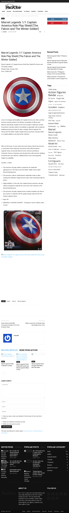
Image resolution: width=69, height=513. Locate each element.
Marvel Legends (22, 301)
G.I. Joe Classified (57, 104)
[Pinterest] (57, 1)
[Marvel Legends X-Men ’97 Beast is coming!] (7, 357)
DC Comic (51, 98)
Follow (64, 19)
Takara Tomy (52, 172)
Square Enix (52, 164)
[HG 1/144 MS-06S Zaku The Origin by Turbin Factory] (4, 465)
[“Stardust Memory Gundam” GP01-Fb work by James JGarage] (27, 476)
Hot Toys (51, 120)
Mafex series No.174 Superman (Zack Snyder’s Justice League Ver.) (57, 77)
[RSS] (60, 1)
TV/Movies (40, 11)
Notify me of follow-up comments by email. (14, 421)
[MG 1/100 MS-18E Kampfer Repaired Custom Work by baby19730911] (4, 456)
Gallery (9, 11)
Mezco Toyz (61, 141)
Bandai (52, 95)
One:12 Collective (53, 149)
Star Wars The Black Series (54, 166)
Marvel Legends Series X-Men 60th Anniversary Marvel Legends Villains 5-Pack (57, 62)
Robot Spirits (52, 158)
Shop (46, 11)
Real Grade (51, 155)
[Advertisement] (47, 6)
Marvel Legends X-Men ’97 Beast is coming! (57, 57)
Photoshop (62, 149)
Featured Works (17, 11)
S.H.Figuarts (54, 161)
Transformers (53, 175)
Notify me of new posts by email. (11, 424)
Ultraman (62, 175)
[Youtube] (66, 1)
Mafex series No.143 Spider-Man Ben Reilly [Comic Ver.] (35, 324)
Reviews (33, 11)
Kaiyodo (58, 120)
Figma (50, 101)
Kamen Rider (53, 123)
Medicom (52, 141)
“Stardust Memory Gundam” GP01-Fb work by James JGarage (39, 473)
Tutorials (27, 11)
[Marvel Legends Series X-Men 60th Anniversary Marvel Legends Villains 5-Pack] (23, 358)
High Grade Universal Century (54, 117)
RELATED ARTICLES (9, 350)
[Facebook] (51, 1)
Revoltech (58, 155)
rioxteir (5, 31)
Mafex (62, 126)
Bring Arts (60, 95)
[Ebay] (48, 1)
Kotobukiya (52, 126)
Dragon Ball (60, 98)
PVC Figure (58, 152)
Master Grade (52, 135)
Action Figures (57, 92)
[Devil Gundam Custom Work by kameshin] (4, 473)
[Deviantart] (45, 1)
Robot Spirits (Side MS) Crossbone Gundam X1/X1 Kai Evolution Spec (10, 325)
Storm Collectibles (54, 169)
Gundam (52, 107)
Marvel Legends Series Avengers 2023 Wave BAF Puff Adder (38, 365)
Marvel (14, 301)
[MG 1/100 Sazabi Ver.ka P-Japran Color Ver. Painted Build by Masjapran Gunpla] (27, 452)
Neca (59, 146)
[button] (65, 11)
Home (2, 16)
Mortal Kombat (52, 146)
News (3, 11)
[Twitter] (63, 1)
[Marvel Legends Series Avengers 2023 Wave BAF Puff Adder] (38, 357)
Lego (58, 126)
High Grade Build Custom (54, 110)
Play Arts (50, 152)
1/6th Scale (52, 89)
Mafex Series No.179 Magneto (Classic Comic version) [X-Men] (56, 73)
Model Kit (52, 144)
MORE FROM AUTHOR (28, 350)
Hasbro (8, 301)
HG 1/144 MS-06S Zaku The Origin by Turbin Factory (16, 463)
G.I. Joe (50, 104)
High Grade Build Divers (56, 113)
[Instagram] (54, 1)
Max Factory (53, 138)
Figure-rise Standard (60, 101)
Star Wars (61, 164)
